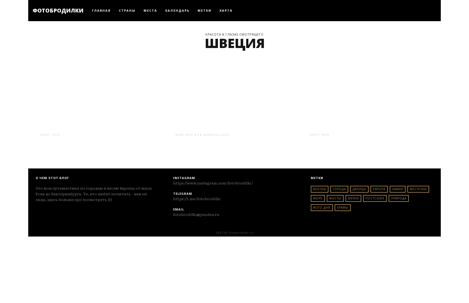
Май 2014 (183, 135)
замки (397, 189)
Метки (204, 10)
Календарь (177, 10)
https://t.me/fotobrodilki (197, 198)
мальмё (55, 124)
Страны (127, 10)
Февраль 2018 (216, 135)
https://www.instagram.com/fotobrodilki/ (213, 183)
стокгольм (196, 124)
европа (379, 189)
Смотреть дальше (60, 145)
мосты (335, 198)
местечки (418, 189)
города (339, 189)
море (317, 198)
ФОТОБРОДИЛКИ (58, 10)
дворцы (359, 189)
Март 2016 (49, 135)
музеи (353, 198)
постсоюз (375, 198)
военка (319, 189)
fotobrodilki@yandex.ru (196, 214)
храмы (342, 207)
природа (398, 198)
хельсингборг (337, 124)
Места (150, 10)
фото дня (321, 207)
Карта (226, 10)
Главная (101, 10)
